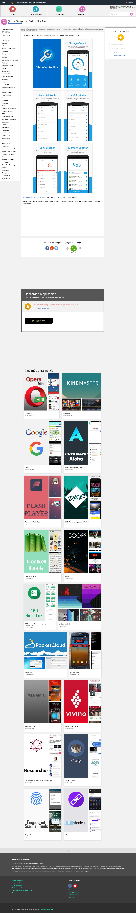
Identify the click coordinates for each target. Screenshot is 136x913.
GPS (3, 114)
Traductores (5, 170)
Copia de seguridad (7, 76)
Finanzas (4, 98)
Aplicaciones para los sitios (10, 60)
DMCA (52, 909)
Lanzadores (5, 122)
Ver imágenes (6, 175)
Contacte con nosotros (74, 895)
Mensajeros (5, 127)
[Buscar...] (131, 14)
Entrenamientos (6, 95)
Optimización (6, 135)
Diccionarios (5, 84)
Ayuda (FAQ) (71, 897)
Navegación (5, 51)
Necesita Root (6, 133)
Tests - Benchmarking (8, 165)
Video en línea (6, 178)
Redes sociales (6, 143)
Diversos (4, 43)
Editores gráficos (7, 92)
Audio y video (6, 35)
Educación (5, 46)
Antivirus (4, 57)
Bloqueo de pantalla (7, 65)
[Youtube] (75, 887)
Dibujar (4, 82)
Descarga (4, 79)
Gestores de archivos (8, 106)
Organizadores (6, 138)
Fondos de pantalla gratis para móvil (22, 890)
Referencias (5, 146)
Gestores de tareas (7, 111)
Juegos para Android (17, 880)
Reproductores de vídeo (9, 151)
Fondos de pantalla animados (20, 888)
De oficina (5, 38)
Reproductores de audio (9, 149)
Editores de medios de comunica (8, 88)
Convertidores (6, 74)
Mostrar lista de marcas (120, 53)
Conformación (6, 71)
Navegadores (6, 130)
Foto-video (5, 103)
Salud (3, 157)
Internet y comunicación (9, 48)
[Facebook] (70, 887)
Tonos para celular (17, 885)
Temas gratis (15, 893)
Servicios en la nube (8, 159)
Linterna (4, 124)
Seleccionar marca (73, 890)
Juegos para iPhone (17, 883)
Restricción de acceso (8, 154)
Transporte (5, 173)
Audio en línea (6, 63)
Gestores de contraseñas (9, 108)
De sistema (5, 40)
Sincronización (6, 162)
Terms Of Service (45, 909)
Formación (5, 100)
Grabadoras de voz (7, 116)
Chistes (4, 68)
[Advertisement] (10, 213)
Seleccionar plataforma (120, 55)
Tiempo (4, 167)
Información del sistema (9, 119)
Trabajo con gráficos (8, 54)
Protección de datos (8, 141)
